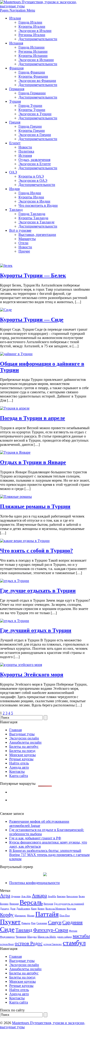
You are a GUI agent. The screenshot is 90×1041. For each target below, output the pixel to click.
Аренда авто (19, 767)
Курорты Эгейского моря (31, 674)
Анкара (39, 895)
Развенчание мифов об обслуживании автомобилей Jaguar (39, 823)
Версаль (31, 902)
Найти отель (19, 763)
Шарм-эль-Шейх (47, 937)
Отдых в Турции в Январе (33, 462)
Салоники (41, 923)
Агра (5, 895)
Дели (12, 908)
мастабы (81, 936)
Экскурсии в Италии (34, 31)
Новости (25, 147)
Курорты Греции (31, 130)
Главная (15, 730)
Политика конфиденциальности (34, 883)
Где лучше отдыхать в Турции (38, 591)
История (25, 155)
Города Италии (30, 22)
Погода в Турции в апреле (32, 418)
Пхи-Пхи (65, 915)
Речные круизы (21, 759)
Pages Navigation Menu (17, 10)
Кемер (41, 908)
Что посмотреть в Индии (38, 205)
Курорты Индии (31, 197)
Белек (82, 896)
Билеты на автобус (24, 746)
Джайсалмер (23, 908)
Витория (48, 903)
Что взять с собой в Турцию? (36, 551)
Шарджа (32, 937)
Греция (14, 122)
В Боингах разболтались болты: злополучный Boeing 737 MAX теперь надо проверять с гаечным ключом (49, 855)
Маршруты (27, 239)
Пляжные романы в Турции (35, 506)
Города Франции (31, 72)
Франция (16, 68)
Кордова (71, 908)
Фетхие (73, 931)
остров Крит (7, 944)
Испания (16, 43)
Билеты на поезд (22, 751)
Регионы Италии (31, 35)
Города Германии (32, 93)
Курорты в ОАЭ (31, 176)
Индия (14, 189)
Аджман (15, 896)
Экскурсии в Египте (34, 164)
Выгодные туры (22, 734)
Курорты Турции (31, 110)
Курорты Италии (31, 26)
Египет (15, 143)
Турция (15, 101)
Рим (33, 923)
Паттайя (47, 914)
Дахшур (4, 908)
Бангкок (61, 896)
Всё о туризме (20, 230)
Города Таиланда (31, 214)
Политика (26, 151)
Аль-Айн (26, 896)
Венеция (14, 903)
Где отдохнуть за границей (69, 903)
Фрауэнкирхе (7, 937)
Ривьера (25, 923)
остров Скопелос (52, 944)
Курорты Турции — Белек (33, 275)
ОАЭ (13, 172)
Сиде (7, 929)
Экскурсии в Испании (36, 60)
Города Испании (31, 47)
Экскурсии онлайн (24, 738)
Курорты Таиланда (33, 218)
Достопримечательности (37, 39)
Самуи (54, 922)
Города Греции (30, 126)
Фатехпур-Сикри (50, 930)
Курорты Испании (33, 56)
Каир (34, 908)
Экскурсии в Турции (34, 114)
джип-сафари (64, 937)
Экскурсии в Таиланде (36, 222)
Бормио (4, 903)
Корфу (7, 915)
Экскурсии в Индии (34, 201)
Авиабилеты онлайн (25, 742)
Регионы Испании (33, 51)
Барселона (72, 896)
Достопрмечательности (36, 185)
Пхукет (10, 921)
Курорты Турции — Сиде (31, 320)
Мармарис (20, 915)
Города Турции (30, 106)
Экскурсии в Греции (34, 135)
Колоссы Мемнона (55, 908)
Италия (15, 18)
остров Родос (28, 943)
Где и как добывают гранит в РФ (35, 838)
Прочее (24, 251)
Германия (16, 89)
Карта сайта (18, 776)
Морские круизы (22, 755)
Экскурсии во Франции (37, 81)
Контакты (17, 771)
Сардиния (72, 922)
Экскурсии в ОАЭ (32, 180)
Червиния (21, 937)
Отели (23, 243)
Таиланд (16, 210)
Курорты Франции (33, 76)
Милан (30, 915)
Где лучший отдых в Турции (35, 630)
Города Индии (29, 193)
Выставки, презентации (37, 235)
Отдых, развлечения (34, 160)
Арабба (52, 896)
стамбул (74, 942)
